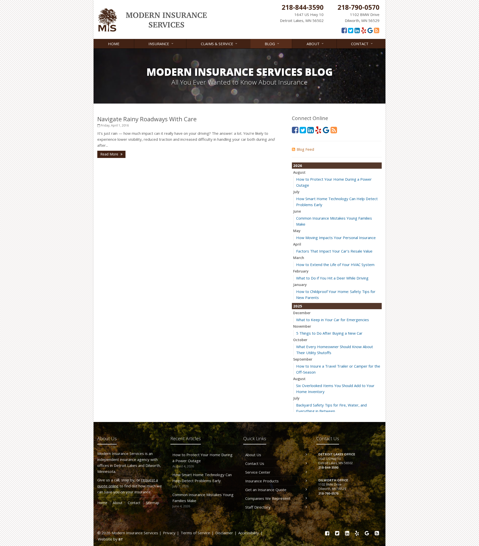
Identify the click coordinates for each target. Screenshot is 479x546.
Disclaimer (224, 532)
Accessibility (248, 532)
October (300, 339)
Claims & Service (220, 43)
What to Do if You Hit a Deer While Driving (332, 277)
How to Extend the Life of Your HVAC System (335, 264)
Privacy (169, 532)
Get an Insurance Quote (265, 489)
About (316, 43)
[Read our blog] (376, 30)
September (302, 359)
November (302, 326)
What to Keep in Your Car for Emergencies (332, 319)
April (297, 244)
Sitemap (152, 502)
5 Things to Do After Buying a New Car (329, 333)
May (297, 230)
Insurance (161, 43)
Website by (110, 539)
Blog (272, 43)
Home (114, 43)
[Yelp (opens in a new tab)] (363, 30)
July (296, 191)
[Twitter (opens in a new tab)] (350, 30)
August (299, 172)
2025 (297, 305)
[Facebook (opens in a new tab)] (344, 30)
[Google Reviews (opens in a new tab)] (370, 30)
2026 (297, 165)
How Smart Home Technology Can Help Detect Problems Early (202, 480)
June (297, 211)
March (298, 257)
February (301, 271)
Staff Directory (257, 507)
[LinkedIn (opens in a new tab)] (357, 30)
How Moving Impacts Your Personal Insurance (336, 237)
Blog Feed (305, 149)
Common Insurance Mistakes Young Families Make (203, 500)
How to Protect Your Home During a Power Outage (202, 460)
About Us (253, 454)
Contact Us (254, 463)
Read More (109, 154)
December (302, 312)
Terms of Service (195, 532)
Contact (362, 43)
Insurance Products (262, 480)
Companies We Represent (267, 498)
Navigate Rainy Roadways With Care (147, 119)
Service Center (257, 472)
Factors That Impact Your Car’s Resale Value (334, 251)
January (300, 284)
